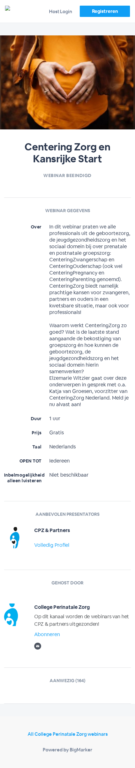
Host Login (60, 11)
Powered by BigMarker (67, 750)
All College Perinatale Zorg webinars (68, 734)
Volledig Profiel (51, 545)
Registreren (105, 11)
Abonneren (47, 634)
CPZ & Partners (52, 530)
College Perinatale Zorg (62, 607)
